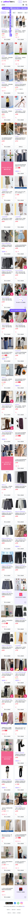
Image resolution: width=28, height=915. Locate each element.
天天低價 (10, 19)
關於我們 (13, 909)
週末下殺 (10, 27)
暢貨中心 (10, 14)
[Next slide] (12, 21)
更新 (23, 906)
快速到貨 (10, 16)
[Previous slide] (2, 21)
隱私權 (14, 912)
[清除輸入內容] (23, 4)
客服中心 (8, 909)
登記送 (10, 11)
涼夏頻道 (10, 22)
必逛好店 (10, 25)
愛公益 (10, 33)
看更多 (10, 35)
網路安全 (9, 912)
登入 (20, 1)
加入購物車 (8, 39)
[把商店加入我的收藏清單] (25, 307)
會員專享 (10, 30)
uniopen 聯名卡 (16, 8)
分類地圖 (18, 912)
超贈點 (25, 8)
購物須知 (19, 909)
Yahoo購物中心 (9, 2)
